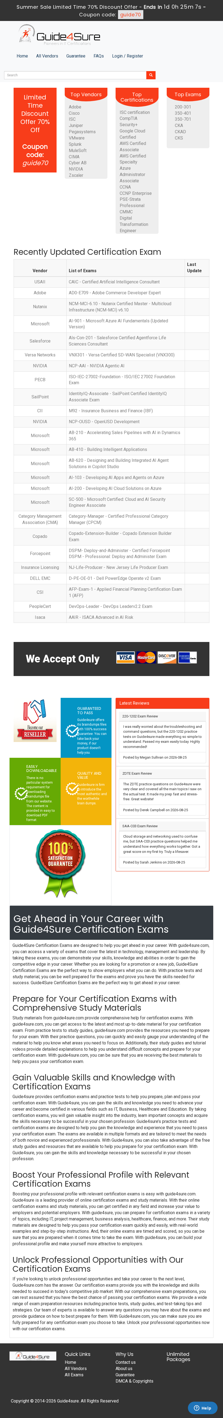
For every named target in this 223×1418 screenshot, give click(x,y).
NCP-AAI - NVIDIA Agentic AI (97, 365)
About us (124, 1368)
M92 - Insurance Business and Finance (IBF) (111, 410)
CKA (179, 125)
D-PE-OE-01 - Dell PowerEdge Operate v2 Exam (115, 578)
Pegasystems (82, 131)
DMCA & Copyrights (134, 1381)
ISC (72, 119)
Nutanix (40, 306)
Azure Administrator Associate (132, 174)
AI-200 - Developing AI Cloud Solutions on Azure (115, 488)
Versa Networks (40, 354)
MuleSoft (77, 150)
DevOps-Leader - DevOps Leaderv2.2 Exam (110, 606)
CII (40, 410)
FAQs (99, 56)
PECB (40, 379)
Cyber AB (77, 162)
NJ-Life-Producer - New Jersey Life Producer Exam (118, 567)
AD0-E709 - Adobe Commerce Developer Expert (115, 292)
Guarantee (75, 56)
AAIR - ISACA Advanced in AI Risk (101, 617)
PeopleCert (40, 606)
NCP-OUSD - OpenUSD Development (104, 421)
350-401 (183, 113)
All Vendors (47, 56)
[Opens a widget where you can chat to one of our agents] (203, 1408)
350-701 (183, 119)
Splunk (75, 144)
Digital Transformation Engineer (134, 224)
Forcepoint (40, 553)
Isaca (40, 617)
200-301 (183, 107)
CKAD (180, 131)
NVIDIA (76, 169)
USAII (40, 281)
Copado (40, 536)
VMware (77, 138)
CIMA (74, 156)
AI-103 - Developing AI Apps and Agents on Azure (116, 477)
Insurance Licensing (40, 567)
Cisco (74, 113)
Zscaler (76, 175)
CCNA (125, 187)
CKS (179, 138)
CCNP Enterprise (136, 193)
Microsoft (40, 323)
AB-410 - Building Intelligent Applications (108, 449)
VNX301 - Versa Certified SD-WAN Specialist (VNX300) (122, 354)
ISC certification (135, 112)
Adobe (75, 107)
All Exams (74, 1374)
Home (22, 56)
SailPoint (40, 396)
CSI (40, 592)
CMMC (126, 211)
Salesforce (40, 341)
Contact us (126, 1362)
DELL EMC (40, 578)
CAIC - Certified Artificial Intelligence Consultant (114, 281)
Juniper (76, 125)
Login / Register (127, 56)
